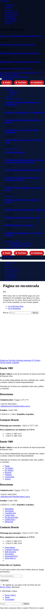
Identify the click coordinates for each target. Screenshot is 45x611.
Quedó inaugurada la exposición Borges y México (19, 53)
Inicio (8, 88)
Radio (7, 82)
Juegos (8, 96)
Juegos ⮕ (8, 10)
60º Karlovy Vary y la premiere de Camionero (25, 210)
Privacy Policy (5, 587)
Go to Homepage (14, 308)
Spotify (12, 94)
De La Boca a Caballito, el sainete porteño (23, 170)
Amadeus (37, 82)
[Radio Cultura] (6, 79)
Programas (14, 92)
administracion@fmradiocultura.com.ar (15, 406)
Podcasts (8, 7)
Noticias (8, 23)
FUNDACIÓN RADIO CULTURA (14, 77)
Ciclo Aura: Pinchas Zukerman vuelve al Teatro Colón (21, 36)
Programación (10, 17)
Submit (26, 604)
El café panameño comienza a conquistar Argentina (20, 62)
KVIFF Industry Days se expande (19, 225)
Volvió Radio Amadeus (15, 152)
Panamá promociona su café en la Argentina (17, 45)
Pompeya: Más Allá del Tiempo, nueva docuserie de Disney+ (22, 179)
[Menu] (1, 259)
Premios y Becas (11, 14)
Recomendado (10, 21)
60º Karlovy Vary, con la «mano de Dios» (22, 217)
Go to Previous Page (15, 306)
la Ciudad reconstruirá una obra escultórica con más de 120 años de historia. (24, 161)
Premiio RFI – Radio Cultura (21, 243)
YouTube (22, 82)
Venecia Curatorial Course (20, 246)
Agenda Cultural (11, 12)
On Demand (9, 5)
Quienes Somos (11, 19)
